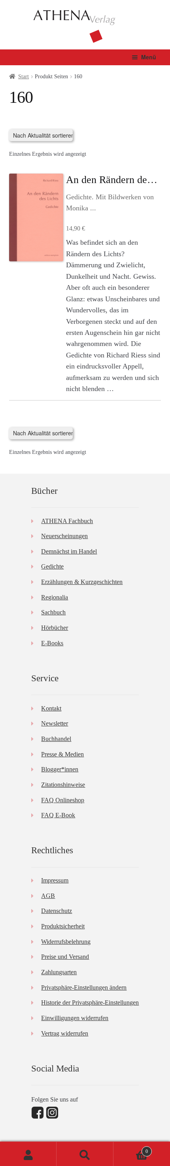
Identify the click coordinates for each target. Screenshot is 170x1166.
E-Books (52, 643)
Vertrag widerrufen (64, 1033)
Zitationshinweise (63, 784)
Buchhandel (56, 738)
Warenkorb (130, 1148)
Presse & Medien (62, 754)
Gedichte (52, 566)
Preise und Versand (65, 956)
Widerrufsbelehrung (66, 941)
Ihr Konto (28, 1154)
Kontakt (51, 708)
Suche (85, 1154)
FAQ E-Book (58, 815)
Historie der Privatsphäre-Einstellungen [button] (90, 1002)
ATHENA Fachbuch (67, 521)
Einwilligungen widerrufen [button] (74, 1018)
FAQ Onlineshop (62, 800)
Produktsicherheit (63, 926)
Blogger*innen (59, 769)
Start (23, 76)
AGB (48, 895)
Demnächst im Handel (69, 551)
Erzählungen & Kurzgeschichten (82, 581)
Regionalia (54, 597)
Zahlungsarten (59, 972)
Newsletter (54, 723)
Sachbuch (53, 612)
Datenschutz (56, 910)
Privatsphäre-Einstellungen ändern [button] (84, 987)
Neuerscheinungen (64, 536)
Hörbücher (54, 627)
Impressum (54, 880)
